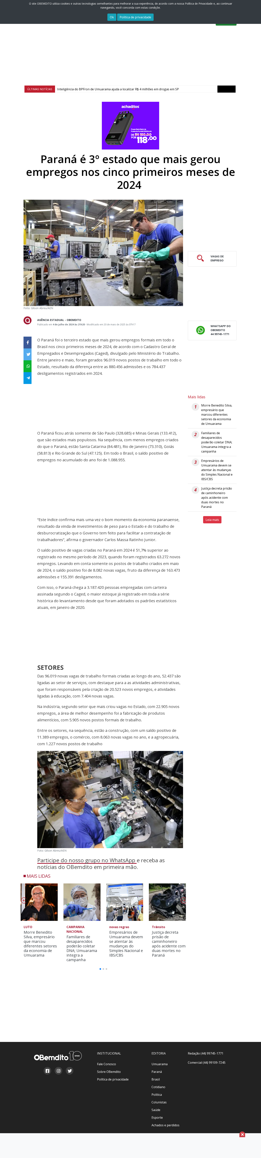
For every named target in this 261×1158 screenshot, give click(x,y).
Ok (112, 17)
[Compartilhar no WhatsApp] (28, 366)
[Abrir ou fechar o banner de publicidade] (242, 1134)
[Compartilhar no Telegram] (28, 378)
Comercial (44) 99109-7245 (206, 1062)
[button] (183, 901)
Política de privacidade (135, 17)
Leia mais (212, 520)
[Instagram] (58, 1071)
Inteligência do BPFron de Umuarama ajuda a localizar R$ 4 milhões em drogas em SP (118, 89)
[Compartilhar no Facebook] (28, 342)
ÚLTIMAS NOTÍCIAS (39, 89)
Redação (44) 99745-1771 (205, 1053)
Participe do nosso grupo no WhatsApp (87, 860)
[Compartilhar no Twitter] (28, 354)
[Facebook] (47, 1071)
